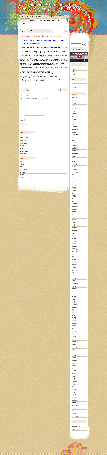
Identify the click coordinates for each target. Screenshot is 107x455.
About (26, 16)
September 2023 (75, 153)
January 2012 (74, 378)
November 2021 (75, 188)
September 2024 (75, 134)
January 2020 (74, 224)
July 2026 (73, 98)
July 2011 (73, 387)
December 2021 (75, 187)
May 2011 (73, 391)
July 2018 (73, 253)
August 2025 (74, 116)
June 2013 (74, 350)
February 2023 (74, 164)
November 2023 (75, 150)
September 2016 (75, 288)
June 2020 (74, 216)
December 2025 (75, 110)
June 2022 (74, 177)
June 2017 (74, 273)
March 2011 (74, 394)
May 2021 (73, 198)
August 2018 (74, 251)
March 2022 (74, 182)
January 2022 (74, 185)
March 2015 (74, 317)
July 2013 (73, 349)
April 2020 (74, 219)
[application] (79, 57)
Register (73, 82)
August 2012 (74, 367)
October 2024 (74, 132)
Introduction (47, 20)
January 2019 (74, 243)
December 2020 (75, 206)
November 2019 (75, 227)
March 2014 (74, 336)
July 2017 (73, 272)
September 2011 (75, 384)
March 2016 (74, 297)
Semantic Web (23, 23)
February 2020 (74, 222)
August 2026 (74, 97)
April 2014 (74, 334)
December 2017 (75, 264)
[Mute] (84, 60)
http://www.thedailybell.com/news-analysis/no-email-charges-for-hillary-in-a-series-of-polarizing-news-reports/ (41, 36)
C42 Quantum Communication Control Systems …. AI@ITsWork (51, 6)
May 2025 (73, 121)
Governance (39, 20)
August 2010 (74, 405)
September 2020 (75, 211)
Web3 (73, 429)
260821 (73, 72)
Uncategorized (27, 84)
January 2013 (74, 358)
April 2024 (74, 142)
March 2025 (74, 124)
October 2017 (74, 267)
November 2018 (75, 246)
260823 (73, 69)
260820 (73, 74)
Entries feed (74, 85)
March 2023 (74, 163)
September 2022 (75, 172)
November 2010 (75, 400)
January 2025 (74, 127)
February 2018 (74, 261)
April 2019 (74, 238)
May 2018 (73, 256)
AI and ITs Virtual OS (35, 16)
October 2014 (74, 325)
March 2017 (74, 278)
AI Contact (45, 16)
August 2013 (74, 347)
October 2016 (74, 286)
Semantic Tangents (61, 20)
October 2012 (74, 363)
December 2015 (75, 302)
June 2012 (74, 370)
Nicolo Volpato (39, 450)
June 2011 (74, 389)
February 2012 (74, 376)
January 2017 (74, 281)
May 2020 (73, 217)
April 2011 (74, 392)
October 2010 (74, 402)
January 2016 (74, 301)
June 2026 (74, 100)
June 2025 (74, 119)
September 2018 (75, 249)
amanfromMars (38, 31)
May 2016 (73, 294)
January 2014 (74, 339)
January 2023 (74, 166)
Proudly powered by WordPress (24, 450)
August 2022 (74, 174)
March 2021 (74, 201)
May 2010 (73, 410)
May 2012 (73, 371)
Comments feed (75, 87)
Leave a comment (34, 84)
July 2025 (73, 118)
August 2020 (74, 212)
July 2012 (73, 368)
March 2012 (74, 375)
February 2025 (74, 126)
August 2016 (74, 289)
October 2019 (74, 228)
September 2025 (75, 115)
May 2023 (73, 159)
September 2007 (75, 416)
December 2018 (75, 245)
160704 (65, 30)
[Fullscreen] (86, 60)
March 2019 (74, 240)
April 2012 (74, 373)
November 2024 (75, 131)
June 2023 (74, 158)
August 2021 (74, 193)
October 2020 (74, 209)
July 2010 (73, 407)
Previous (27, 90)
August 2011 (74, 386)
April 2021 (74, 200)
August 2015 (74, 309)
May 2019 (73, 236)
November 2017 (75, 265)
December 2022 (75, 167)
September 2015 (75, 307)
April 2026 (74, 103)
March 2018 (74, 259)
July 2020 (73, 214)
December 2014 (75, 322)
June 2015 (74, 312)
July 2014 (73, 330)
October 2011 (74, 383)
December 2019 (75, 225)
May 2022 (73, 179)
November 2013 (75, 342)
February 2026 (74, 106)
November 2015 (75, 304)
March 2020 (74, 220)
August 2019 (74, 232)
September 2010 (75, 403)
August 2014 (74, 328)
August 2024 (74, 135)
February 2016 (74, 299)
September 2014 (75, 326)
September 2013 (75, 346)
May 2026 (73, 102)
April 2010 (74, 411)
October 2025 (74, 113)
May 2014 (73, 333)
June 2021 (74, 196)
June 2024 (74, 139)
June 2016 (74, 293)
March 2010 (74, 413)
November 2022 (75, 169)
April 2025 (74, 123)
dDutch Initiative (24, 20)
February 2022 (74, 184)
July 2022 (73, 175)
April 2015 (74, 315)
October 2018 (74, 248)
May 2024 (73, 140)
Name (21, 113)
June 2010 (74, 408)
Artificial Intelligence (75, 424)
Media (53, 20)
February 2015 (74, 318)
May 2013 (73, 352)
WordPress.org (74, 89)
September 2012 (75, 365)
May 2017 (73, 275)
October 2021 (74, 190)
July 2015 (73, 310)
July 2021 (73, 195)
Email (21, 116)
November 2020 (75, 208)
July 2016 (73, 291)
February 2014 (74, 338)
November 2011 (75, 381)
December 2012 (75, 360)
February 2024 (74, 145)
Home (22, 16)
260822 (73, 71)
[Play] (72, 60)
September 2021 (75, 192)
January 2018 (74, 262)
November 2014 (75, 323)
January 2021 (74, 204)
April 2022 (74, 180)
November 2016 (75, 285)
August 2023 (74, 155)
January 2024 (74, 147)
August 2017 (74, 270)
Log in (73, 84)
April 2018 (74, 257)
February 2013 (74, 357)
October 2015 (74, 306)
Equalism (32, 20)
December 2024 (75, 129)
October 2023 (74, 151)
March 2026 (74, 105)
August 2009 (74, 415)
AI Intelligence (53, 17)
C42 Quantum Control (76, 426)
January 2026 (74, 108)
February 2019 (74, 241)
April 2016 (74, 296)
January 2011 (74, 397)
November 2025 (75, 111)
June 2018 (74, 254)
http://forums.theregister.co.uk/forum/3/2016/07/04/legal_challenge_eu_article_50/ (36, 71)
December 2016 (75, 283)
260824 (73, 68)
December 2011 (75, 379)
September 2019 (75, 230)
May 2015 (73, 314)
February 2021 (74, 203)
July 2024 (73, 137)
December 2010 (75, 399)
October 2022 (74, 171)
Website (21, 120)
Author (60, 17)
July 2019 (73, 233)
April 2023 (74, 161)
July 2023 (73, 156)
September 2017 (75, 269)
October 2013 (74, 344)
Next (60, 90)
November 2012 (75, 362)
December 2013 (75, 341)
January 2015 (74, 320)
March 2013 (74, 355)
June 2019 (74, 235)
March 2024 (74, 143)
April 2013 (74, 354)
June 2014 (74, 331)
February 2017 (74, 280)
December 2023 (75, 148)
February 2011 (74, 395)
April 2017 (74, 277)
